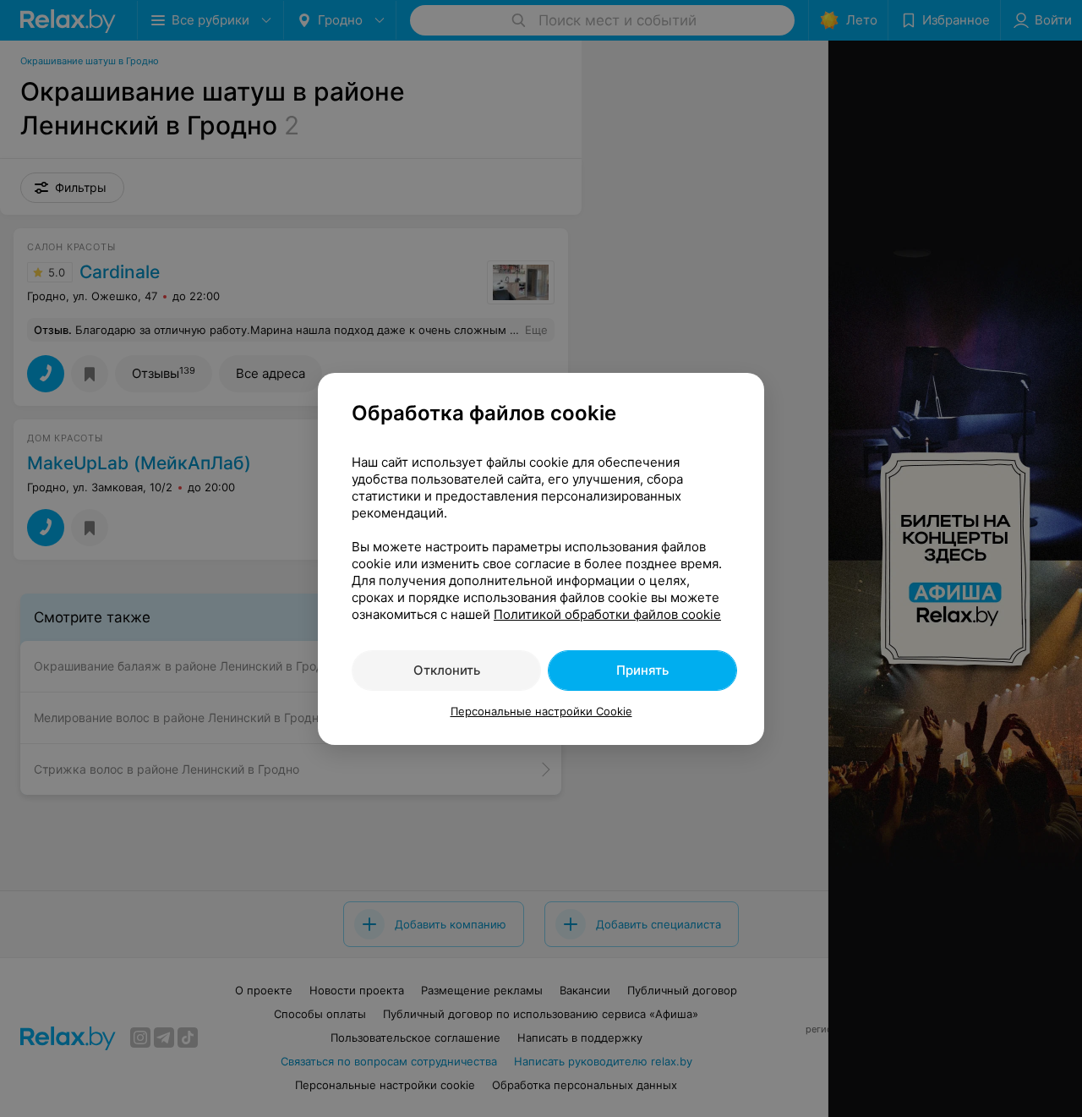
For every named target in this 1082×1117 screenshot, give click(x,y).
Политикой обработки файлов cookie (607, 614)
